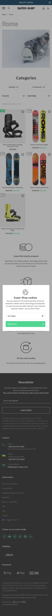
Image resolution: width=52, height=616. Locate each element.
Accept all (12, 324)
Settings (12, 316)
